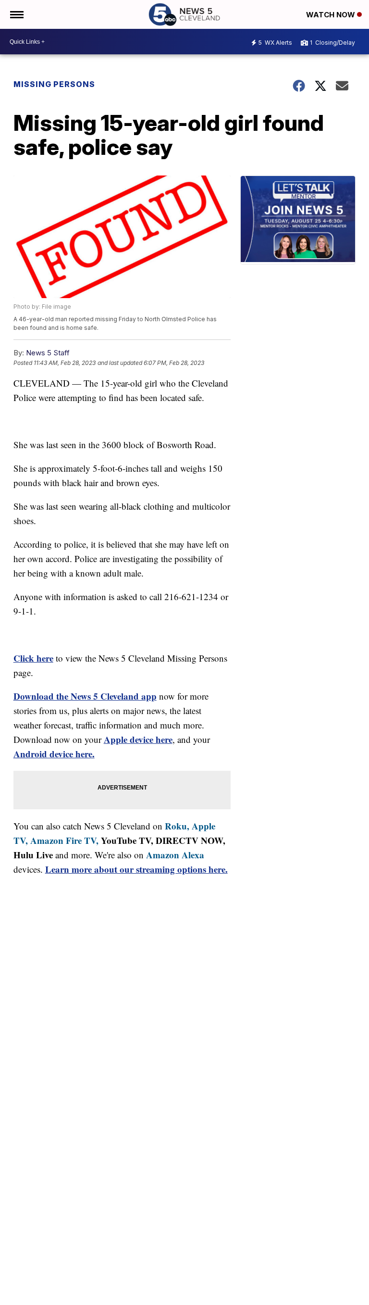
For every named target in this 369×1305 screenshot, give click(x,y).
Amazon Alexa (175, 854)
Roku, (177, 825)
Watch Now (331, 14)
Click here (33, 658)
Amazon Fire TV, (64, 840)
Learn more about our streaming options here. (136, 869)
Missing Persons (54, 84)
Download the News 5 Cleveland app (85, 696)
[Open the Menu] (16, 14)
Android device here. (54, 753)
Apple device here (138, 739)
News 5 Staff (48, 352)
